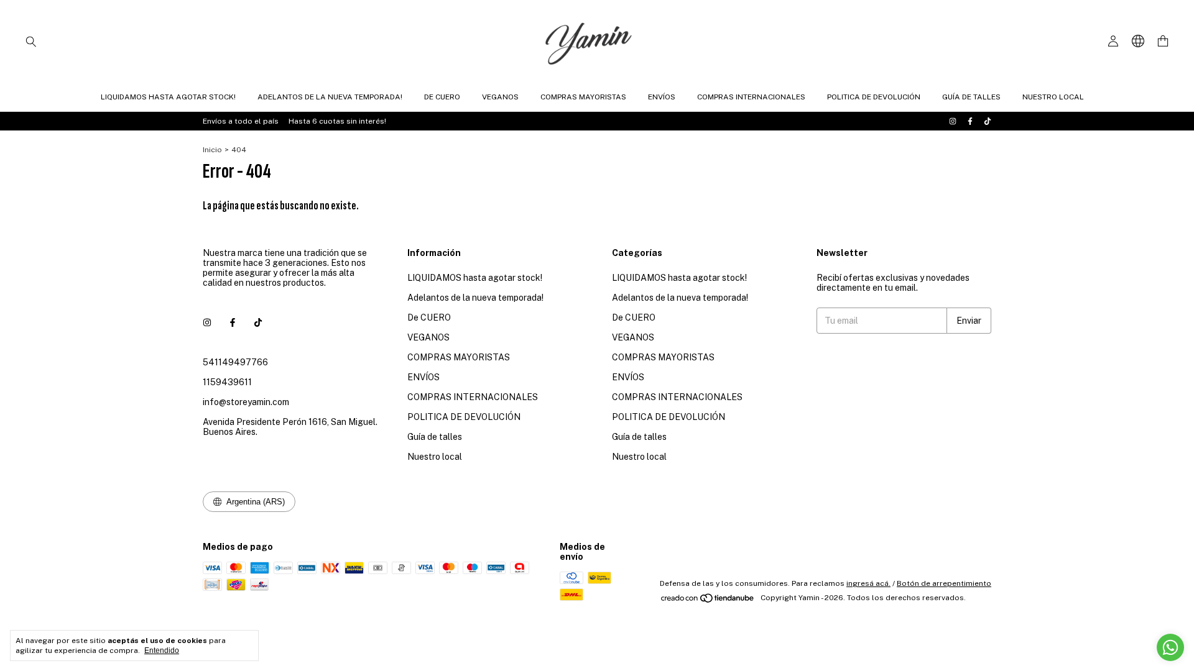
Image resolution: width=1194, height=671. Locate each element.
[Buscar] (31, 41)
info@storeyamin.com (246, 402)
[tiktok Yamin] (987, 121)
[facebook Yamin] (970, 121)
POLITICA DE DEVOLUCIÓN (873, 97)
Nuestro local (1053, 97)
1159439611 (227, 382)
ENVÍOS (661, 97)
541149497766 (235, 362)
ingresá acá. (868, 583)
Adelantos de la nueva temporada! (329, 97)
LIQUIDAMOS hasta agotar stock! (168, 97)
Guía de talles (971, 97)
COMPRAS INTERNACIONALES (751, 97)
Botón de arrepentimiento (944, 583)
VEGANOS (500, 97)
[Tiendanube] (708, 600)
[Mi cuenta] (1113, 41)
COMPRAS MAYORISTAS (583, 97)
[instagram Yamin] (952, 121)
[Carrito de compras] (1163, 41)
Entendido (161, 650)
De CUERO (442, 97)
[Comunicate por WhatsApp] (1170, 647)
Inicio (212, 149)
